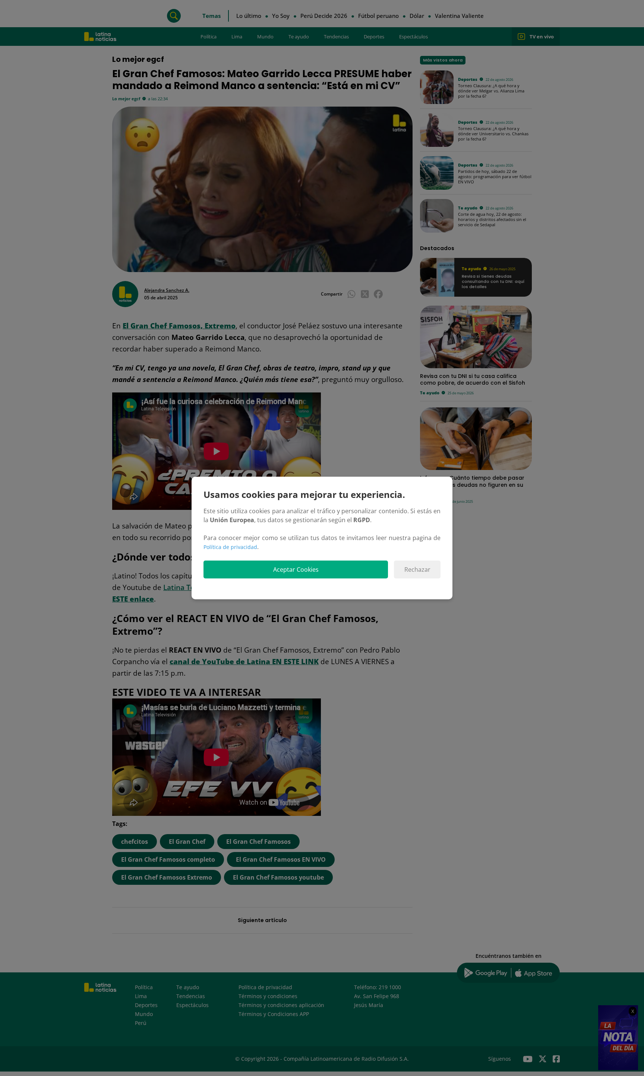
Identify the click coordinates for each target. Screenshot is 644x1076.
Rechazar (417, 569)
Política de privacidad (230, 546)
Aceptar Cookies (296, 569)
